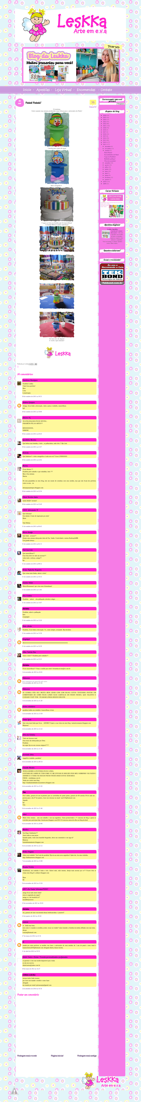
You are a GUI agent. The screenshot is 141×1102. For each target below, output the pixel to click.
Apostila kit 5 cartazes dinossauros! (116, 232)
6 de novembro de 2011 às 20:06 (32, 823)
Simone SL (26, 418)
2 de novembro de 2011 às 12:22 (32, 729)
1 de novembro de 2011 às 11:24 (32, 683)
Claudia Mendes (28, 767)
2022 (105, 124)
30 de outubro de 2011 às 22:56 (32, 491)
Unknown (26, 678)
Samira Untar (28, 583)
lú (23, 942)
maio (106, 171)
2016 (105, 134)
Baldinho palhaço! (109, 159)
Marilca (25, 829)
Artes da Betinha (29, 735)
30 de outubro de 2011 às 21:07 (32, 447)
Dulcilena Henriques (30, 380)
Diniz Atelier (27, 626)
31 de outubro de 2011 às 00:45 (32, 526)
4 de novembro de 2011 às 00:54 (32, 762)
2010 (105, 182)
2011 (105, 144)
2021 (105, 126)
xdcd (24, 814)
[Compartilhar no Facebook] (36, 364)
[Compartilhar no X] (34, 364)
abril (106, 173)
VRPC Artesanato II (30, 510)
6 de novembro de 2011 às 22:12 (32, 846)
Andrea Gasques (29, 402)
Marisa (25, 466)
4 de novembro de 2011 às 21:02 (32, 786)
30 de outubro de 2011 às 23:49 (32, 504)
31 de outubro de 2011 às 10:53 (32, 577)
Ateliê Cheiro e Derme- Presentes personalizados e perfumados (45, 957)
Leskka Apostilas (112, 229)
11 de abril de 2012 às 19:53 (31, 951)
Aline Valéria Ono (29, 652)
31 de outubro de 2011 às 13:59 (32, 633)
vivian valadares (29, 706)
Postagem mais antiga (86, 1055)
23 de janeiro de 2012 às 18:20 (31, 916)
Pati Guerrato (28, 550)
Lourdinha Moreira (29, 440)
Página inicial (57, 1055)
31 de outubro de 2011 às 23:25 (32, 659)
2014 (105, 138)
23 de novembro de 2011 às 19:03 (32, 903)
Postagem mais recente (27, 1055)
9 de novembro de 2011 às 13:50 (32, 883)
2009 (105, 184)
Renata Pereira (28, 867)
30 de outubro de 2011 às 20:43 (32, 434)
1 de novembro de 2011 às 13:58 (32, 713)
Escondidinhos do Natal (111, 155)
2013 (105, 140)
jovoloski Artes (28, 754)
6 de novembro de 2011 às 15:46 (32, 808)
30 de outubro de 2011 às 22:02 (32, 460)
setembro (108, 163)
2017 (105, 132)
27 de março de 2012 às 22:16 (31, 936)
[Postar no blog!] (32, 364)
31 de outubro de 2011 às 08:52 (32, 564)
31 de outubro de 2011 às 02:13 (32, 544)
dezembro (108, 146)
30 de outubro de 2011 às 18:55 (32, 396)
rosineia (25, 922)
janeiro (107, 179)
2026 (105, 115)
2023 (105, 122)
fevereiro (107, 177)
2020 (105, 128)
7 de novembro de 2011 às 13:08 (32, 861)
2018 (105, 130)
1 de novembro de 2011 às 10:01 (32, 672)
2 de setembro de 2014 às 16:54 (32, 989)
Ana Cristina (27, 596)
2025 (105, 117)
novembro (108, 148)
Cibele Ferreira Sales (30, 497)
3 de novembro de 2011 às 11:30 (32, 749)
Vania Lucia (27, 719)
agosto (107, 165)
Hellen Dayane (28, 852)
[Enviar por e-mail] (30, 364)
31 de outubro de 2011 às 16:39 (32, 646)
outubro (107, 150)
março (107, 175)
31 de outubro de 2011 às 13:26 (32, 620)
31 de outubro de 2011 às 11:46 (32, 590)
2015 (105, 136)
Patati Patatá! (108, 153)
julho (106, 167)
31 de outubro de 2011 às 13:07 (32, 603)
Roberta (26, 453)
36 (93, 102)
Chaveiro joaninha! (110, 161)
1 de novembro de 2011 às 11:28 (32, 701)
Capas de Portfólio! (110, 157)
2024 (105, 120)
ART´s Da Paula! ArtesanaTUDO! (35, 889)
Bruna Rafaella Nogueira (32, 570)
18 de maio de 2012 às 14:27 (31, 969)
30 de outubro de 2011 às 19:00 (32, 412)
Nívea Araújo (28, 532)
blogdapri (26, 639)
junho (107, 169)
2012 (105, 142)
